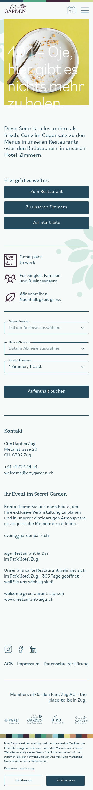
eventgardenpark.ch (26, 536)
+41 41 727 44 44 (20, 467)
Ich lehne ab (23, 780)
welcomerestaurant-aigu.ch (34, 594)
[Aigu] (58, 720)
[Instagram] (8, 649)
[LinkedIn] (33, 649)
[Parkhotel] (11, 720)
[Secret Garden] (81, 720)
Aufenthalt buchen (46, 391)
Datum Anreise (18, 321)
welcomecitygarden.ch (29, 473)
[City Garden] (34, 720)
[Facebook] (21, 649)
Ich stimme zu (65, 780)
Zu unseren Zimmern (46, 207)
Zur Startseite (46, 222)
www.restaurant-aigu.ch (28, 599)
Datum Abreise (18, 342)
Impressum (28, 664)
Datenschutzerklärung (19, 768)
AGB (8, 664)
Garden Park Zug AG (55, 695)
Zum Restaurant (46, 192)
